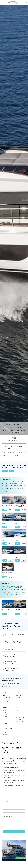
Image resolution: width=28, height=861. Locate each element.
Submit (14, 832)
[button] (26, 451)
